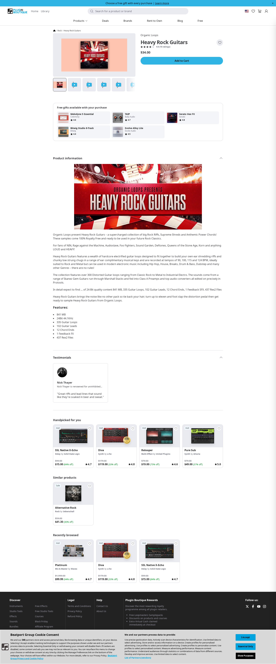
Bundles (14, 626)
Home (34, 11)
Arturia (196, 454)
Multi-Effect (147, 454)
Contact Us (102, 606)
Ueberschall (68, 511)
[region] (138, 647)
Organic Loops (149, 35)
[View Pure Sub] (203, 436)
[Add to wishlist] (219, 42)
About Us (101, 611)
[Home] (54, 30)
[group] (73, 446)
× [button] (272, 3)
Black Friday (41, 621)
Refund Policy (75, 616)
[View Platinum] (73, 551)
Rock (59, 30)
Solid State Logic (72, 454)
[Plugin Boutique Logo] (17, 11)
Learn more (162, 3)
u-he (109, 454)
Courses (39, 616)
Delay (58, 454)
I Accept (245, 637)
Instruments (16, 606)
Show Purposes (245, 655)
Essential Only (245, 646)
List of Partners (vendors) (138, 657)
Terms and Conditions (79, 606)
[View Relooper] (159, 436)
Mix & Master (61, 568)
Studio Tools (16, 611)
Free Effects (41, 606)
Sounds (14, 621)
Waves (74, 568)
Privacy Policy (75, 611)
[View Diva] (116, 436)
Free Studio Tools (44, 611)
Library (45, 11)
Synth (101, 454)
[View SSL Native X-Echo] (73, 436)
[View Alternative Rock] (73, 493)
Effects (13, 616)
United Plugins (163, 454)
